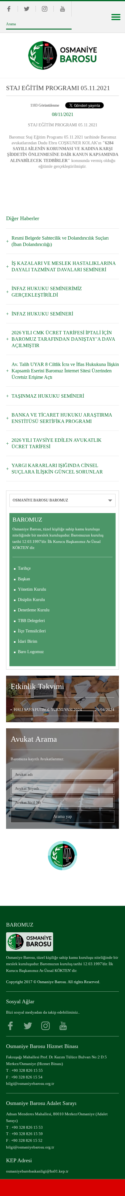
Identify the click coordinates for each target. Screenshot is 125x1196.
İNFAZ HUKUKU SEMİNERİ (42, 313)
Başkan (24, 579)
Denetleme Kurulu (33, 610)
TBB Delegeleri (31, 620)
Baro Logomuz (31, 651)
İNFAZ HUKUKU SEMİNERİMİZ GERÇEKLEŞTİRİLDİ (47, 291)
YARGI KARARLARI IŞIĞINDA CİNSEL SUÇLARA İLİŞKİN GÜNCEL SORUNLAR (57, 468)
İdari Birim (27, 641)
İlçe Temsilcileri (32, 631)
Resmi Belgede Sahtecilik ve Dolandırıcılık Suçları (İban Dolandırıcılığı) (60, 241)
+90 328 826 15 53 (27, 1127)
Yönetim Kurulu (32, 589)
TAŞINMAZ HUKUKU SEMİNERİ (48, 396)
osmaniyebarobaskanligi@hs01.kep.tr (37, 1171)
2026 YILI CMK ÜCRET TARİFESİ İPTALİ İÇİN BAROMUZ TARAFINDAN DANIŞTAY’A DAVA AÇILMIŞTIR (63, 339)
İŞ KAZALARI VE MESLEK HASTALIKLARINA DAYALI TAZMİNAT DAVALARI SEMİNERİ (64, 266)
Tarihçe (24, 568)
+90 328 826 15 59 (27, 1133)
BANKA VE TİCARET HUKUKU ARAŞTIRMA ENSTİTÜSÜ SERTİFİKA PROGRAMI (62, 418)
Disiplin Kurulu (31, 599)
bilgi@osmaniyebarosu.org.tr (30, 1083)
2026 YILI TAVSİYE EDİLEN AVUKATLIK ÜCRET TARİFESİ (57, 443)
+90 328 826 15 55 (27, 1070)
